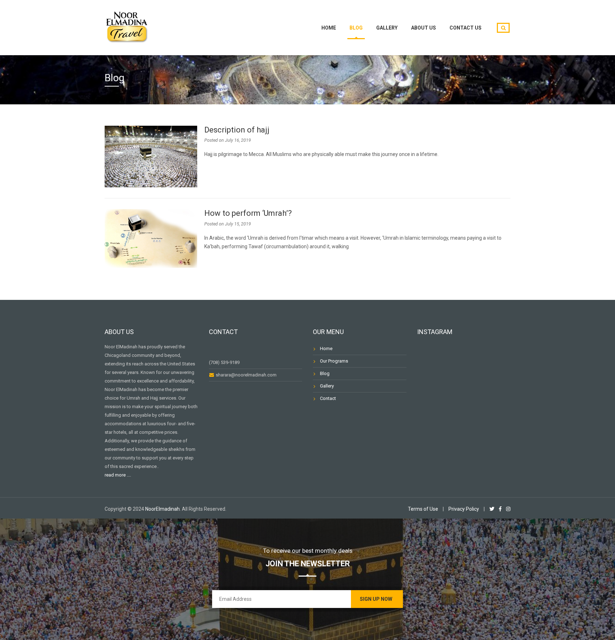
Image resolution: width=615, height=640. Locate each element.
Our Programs (334, 361)
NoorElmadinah (162, 509)
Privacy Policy (463, 509)
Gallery (387, 28)
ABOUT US (423, 28)
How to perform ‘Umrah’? (248, 213)
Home (328, 28)
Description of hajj (236, 129)
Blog (356, 28)
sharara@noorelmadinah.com (246, 375)
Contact (328, 398)
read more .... (118, 475)
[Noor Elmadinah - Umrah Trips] (127, 26)
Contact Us (466, 28)
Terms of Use (423, 509)
